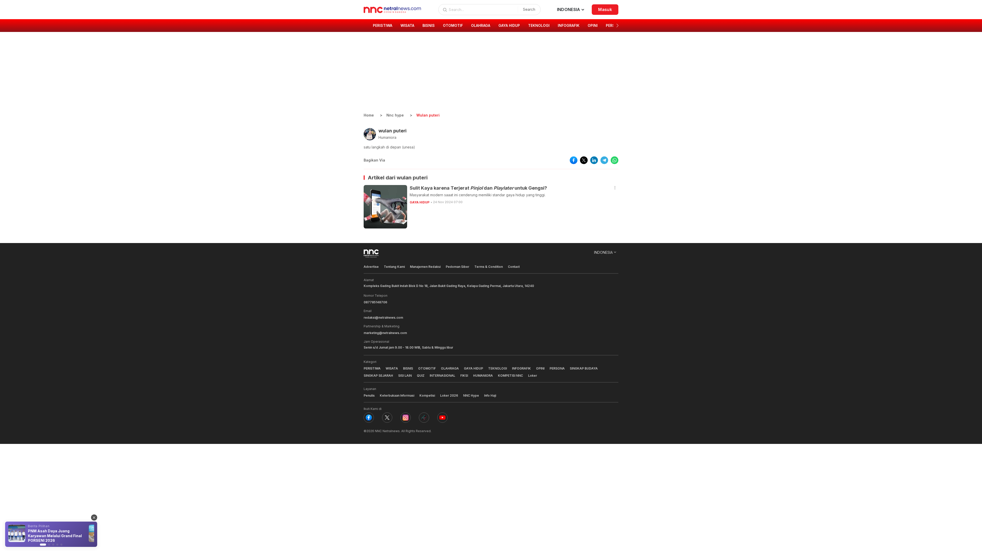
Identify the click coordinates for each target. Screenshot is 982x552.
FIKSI (464, 375)
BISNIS (408, 368)
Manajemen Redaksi (425, 267)
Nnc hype (395, 115)
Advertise (371, 267)
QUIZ (421, 375)
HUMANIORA (483, 375)
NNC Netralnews (387, 431)
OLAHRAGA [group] (480, 25)
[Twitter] (387, 417)
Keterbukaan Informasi (397, 395)
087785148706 (375, 302)
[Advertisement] (491, 74)
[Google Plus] (442, 417)
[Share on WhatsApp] (614, 160)
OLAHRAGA (450, 368)
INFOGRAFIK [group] (568, 25)
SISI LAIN (405, 375)
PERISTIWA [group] (382, 25)
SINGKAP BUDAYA (584, 368)
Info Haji (490, 395)
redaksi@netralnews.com (383, 317)
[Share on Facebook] (573, 160)
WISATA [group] (407, 25)
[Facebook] (369, 417)
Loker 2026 (449, 395)
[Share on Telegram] (604, 160)
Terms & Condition (488, 267)
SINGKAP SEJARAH (378, 375)
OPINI (540, 368)
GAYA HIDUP (419, 202)
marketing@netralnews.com (385, 333)
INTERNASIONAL (442, 375)
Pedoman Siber (457, 267)
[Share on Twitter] (584, 160)
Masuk (605, 9)
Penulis (369, 395)
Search (529, 9)
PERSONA (557, 368)
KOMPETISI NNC (510, 375)
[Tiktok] (424, 417)
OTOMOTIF (427, 368)
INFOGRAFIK (521, 368)
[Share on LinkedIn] (594, 160)
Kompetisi (427, 395)
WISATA (392, 368)
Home (369, 115)
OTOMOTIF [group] (453, 25)
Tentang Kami (394, 267)
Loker (532, 375)
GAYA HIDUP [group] (509, 25)
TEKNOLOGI (497, 368)
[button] (617, 25)
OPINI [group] (593, 25)
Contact (514, 267)
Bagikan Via (374, 160)
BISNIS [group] (428, 25)
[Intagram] (405, 417)
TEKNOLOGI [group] (539, 25)
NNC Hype (471, 395)
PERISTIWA (372, 368)
